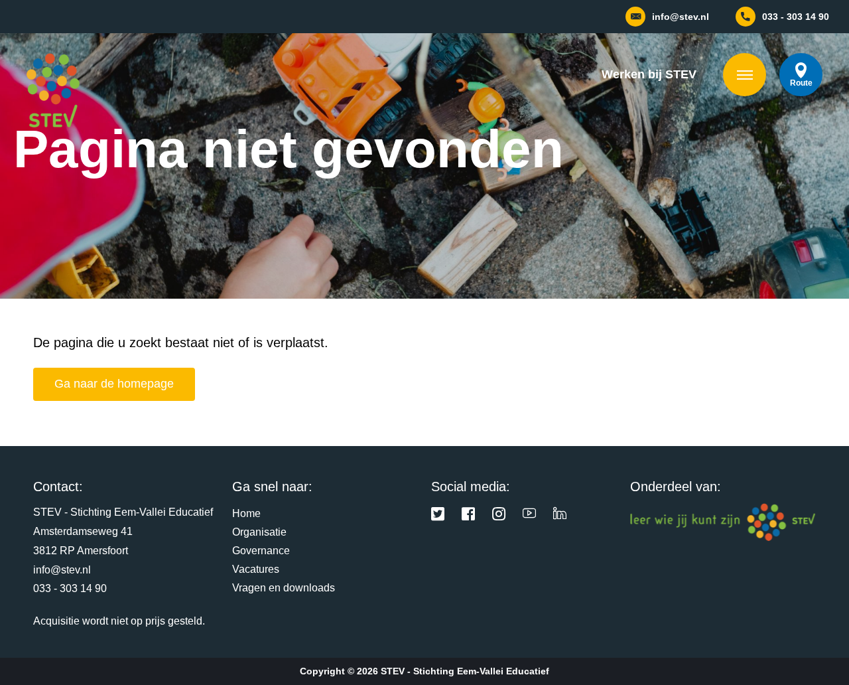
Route (801, 83)
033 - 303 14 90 (70, 588)
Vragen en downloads (283, 587)
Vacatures (255, 569)
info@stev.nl (62, 569)
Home (246, 513)
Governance (261, 550)
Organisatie (259, 532)
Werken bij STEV (649, 74)
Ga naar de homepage (114, 383)
